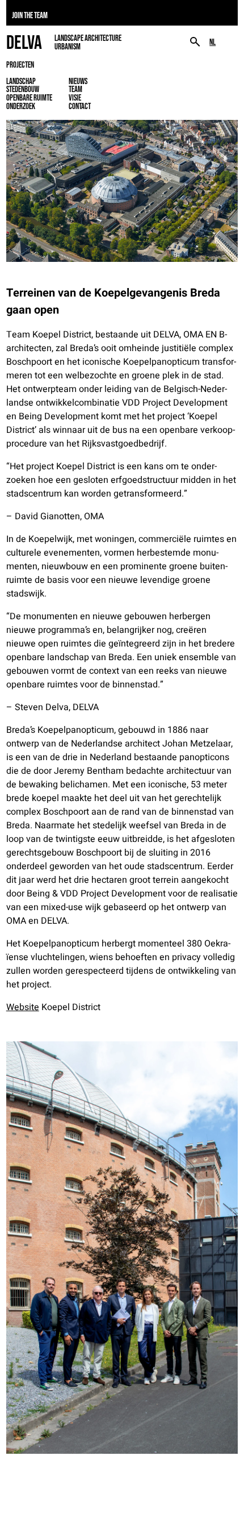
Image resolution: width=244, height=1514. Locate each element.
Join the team (30, 15)
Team (75, 89)
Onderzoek (20, 106)
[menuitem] (212, 42)
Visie (75, 97)
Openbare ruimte (29, 97)
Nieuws (78, 81)
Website (22, 1007)
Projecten (20, 64)
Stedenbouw (22, 89)
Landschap (21, 81)
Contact (80, 106)
